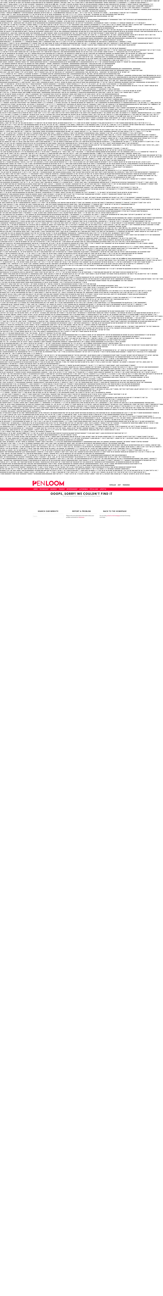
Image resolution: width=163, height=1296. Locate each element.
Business (53, 489)
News (35, 489)
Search (62, 516)
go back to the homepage (113, 515)
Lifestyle (103, 489)
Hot (119, 485)
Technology (43, 489)
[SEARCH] (129, 489)
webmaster (81, 517)
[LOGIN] (129, 476)
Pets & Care (94, 489)
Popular (112, 485)
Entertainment (71, 489)
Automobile (83, 489)
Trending (126, 485)
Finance (62, 489)
